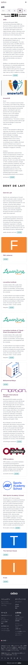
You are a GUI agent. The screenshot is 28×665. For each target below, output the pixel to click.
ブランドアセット (19, 617)
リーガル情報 (18, 631)
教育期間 (15, 75)
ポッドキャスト (19, 625)
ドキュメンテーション (6, 603)
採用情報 (17, 620)
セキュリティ (18, 635)
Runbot (17, 606)
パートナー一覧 (5, 628)
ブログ (16, 627)
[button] (26, 2)
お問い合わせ (18, 619)
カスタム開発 (4, 621)
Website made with (12, 663)
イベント (17, 623)
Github (17, 604)
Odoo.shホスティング (6, 615)
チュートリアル (5, 601)
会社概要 (17, 615)
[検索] (9, 11)
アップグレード (5, 619)
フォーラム (3, 605)
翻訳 (16, 608)
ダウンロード (18, 601)
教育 (2, 623)
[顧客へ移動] (14, 15)
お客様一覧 (17, 628)
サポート (3, 618)
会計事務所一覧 (5, 626)
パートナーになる (5, 630)
